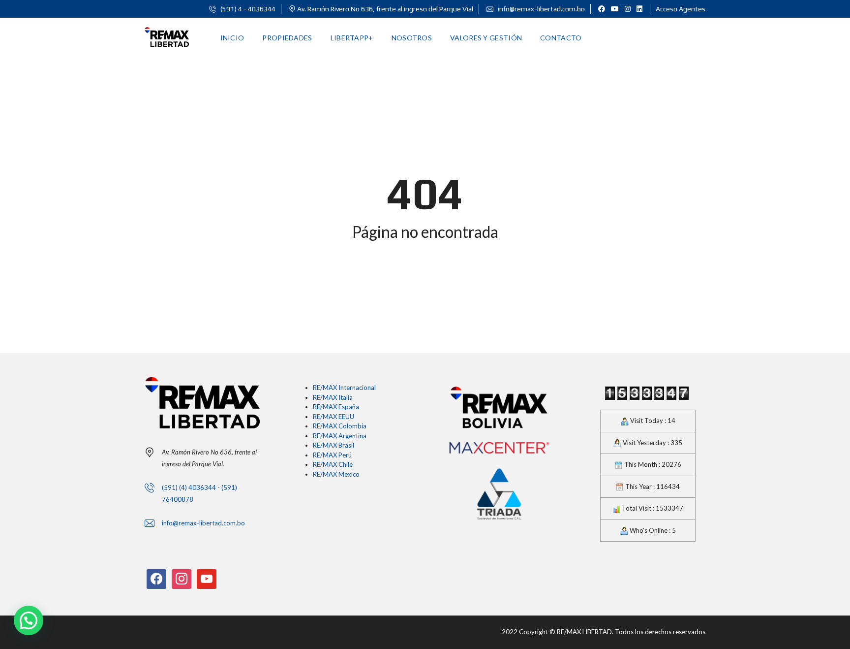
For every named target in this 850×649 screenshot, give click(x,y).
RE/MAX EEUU (333, 417)
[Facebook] (156, 578)
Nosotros (412, 37)
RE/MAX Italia (333, 397)
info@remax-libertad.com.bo (540, 9)
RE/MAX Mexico (336, 474)
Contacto (560, 37)
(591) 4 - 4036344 (247, 9)
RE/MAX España (336, 407)
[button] (28, 620)
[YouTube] (206, 578)
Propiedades (287, 37)
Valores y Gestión (486, 37)
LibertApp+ (352, 37)
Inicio (232, 37)
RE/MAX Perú (332, 455)
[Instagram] (181, 578)
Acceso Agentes (680, 9)
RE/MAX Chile (333, 464)
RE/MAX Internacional (344, 387)
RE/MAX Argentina (339, 436)
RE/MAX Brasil (333, 445)
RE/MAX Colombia (339, 426)
